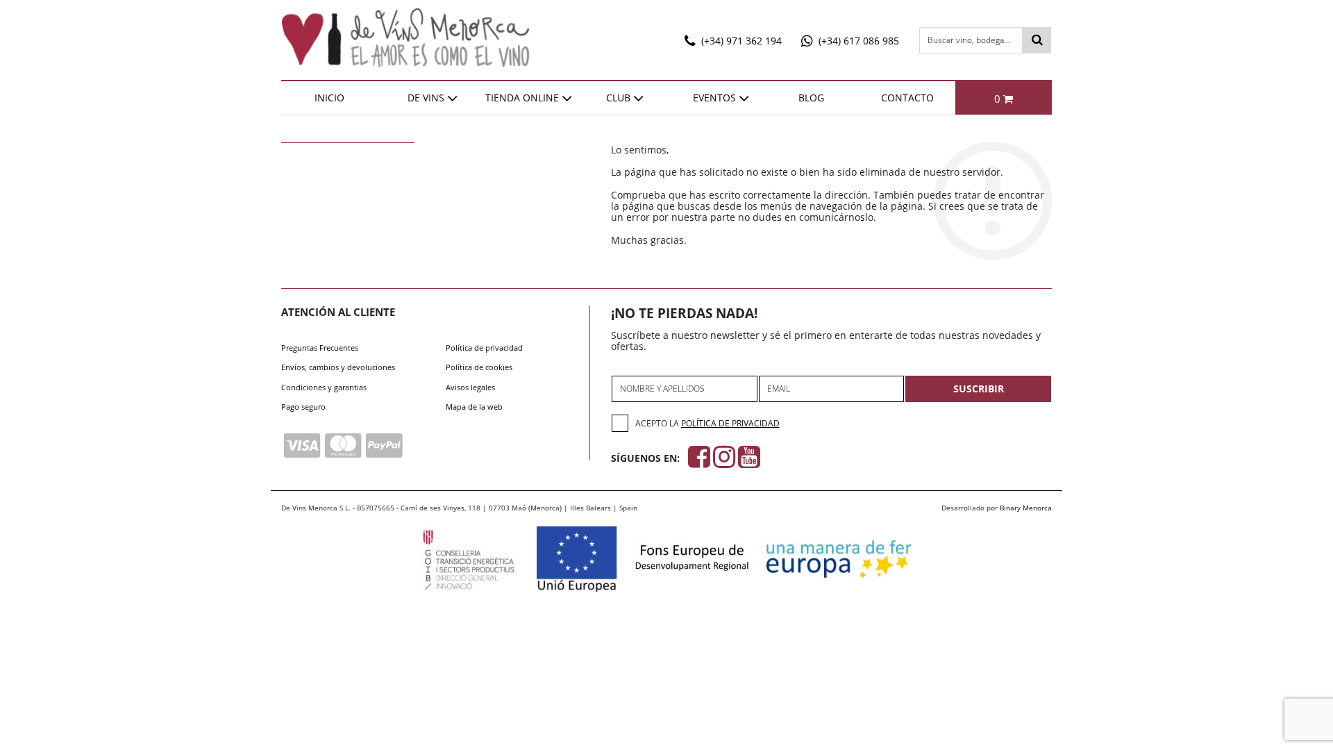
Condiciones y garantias (324, 387)
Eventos (714, 97)
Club (618, 97)
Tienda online (522, 97)
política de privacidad (730, 423)
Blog (811, 97)
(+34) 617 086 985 (857, 40)
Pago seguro (303, 406)
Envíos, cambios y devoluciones (338, 367)
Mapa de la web (474, 406)
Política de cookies (479, 367)
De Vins (426, 97)
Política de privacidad (484, 347)
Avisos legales (470, 387)
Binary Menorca (1026, 507)
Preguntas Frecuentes (319, 347)
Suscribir (978, 388)
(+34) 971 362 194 (740, 40)
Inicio (329, 97)
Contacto (907, 97)
